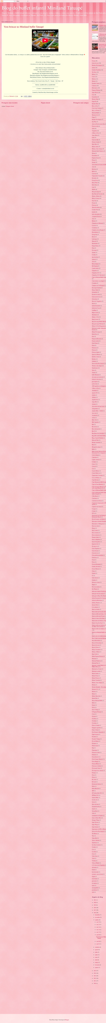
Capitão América (96, 459)
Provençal (94, 250)
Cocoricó (94, 225)
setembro (97, 947)
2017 (95, 910)
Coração (94, 509)
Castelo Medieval (96, 473)
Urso (93, 849)
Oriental (94, 716)
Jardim (93, 67)
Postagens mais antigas (81, 103)
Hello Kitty (94, 185)
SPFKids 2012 (95, 795)
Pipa (93, 748)
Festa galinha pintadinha (97, 555)
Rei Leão (94, 782)
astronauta (94, 867)
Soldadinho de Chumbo (97, 815)
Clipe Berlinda (95, 480)
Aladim (93, 395)
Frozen (93, 61)
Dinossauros (95, 88)
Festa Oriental (95, 550)
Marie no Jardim (95, 609)
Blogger (67, 1020)
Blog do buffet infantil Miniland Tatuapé (42, 7)
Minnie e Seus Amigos (97, 682)
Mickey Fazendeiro (96, 649)
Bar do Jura (94, 426)
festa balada (94, 878)
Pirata (93, 345)
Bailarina (94, 169)
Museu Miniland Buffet (97, 700)
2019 (95, 905)
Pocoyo (93, 203)
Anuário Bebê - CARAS (97, 411)
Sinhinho (94, 361)
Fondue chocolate (96, 566)
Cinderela (94, 85)
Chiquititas (94, 270)
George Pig (94, 234)
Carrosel (94, 466)
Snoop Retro (95, 811)
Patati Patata (95, 343)
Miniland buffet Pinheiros (98, 151)
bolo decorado (95, 872)
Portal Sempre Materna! (97, 759)
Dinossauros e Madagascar (98, 523)
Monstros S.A (95, 115)
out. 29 (98, 922)
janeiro (97, 967)
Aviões (93, 417)
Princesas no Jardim (96, 766)
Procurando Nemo (96, 768)
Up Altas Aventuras (96, 845)
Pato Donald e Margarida (97, 732)
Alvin (93, 261)
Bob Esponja (95, 266)
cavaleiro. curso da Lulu (97, 874)
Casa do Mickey (95, 471)
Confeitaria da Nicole (97, 500)
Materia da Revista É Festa (98, 616)
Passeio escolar (95, 341)
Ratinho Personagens (97, 119)
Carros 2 (94, 464)
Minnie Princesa (95, 678)
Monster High (95, 99)
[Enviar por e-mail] (24, 96)
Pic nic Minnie (95, 741)
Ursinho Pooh (95, 209)
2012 (95, 978)
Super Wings (95, 824)
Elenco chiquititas (96, 539)
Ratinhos (94, 359)
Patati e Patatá (95, 730)
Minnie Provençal (96, 332)
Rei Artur (94, 779)
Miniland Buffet (95, 112)
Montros (94, 691)
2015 (95, 970)
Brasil (93, 444)
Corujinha (94, 283)
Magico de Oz (95, 312)
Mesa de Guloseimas (96, 643)
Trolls (93, 370)
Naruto (93, 705)
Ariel (93, 167)
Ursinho (94, 254)
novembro (97, 917)
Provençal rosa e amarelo (97, 770)
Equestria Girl (95, 544)
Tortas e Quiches (95, 840)
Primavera (94, 347)
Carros (93, 76)
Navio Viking (95, 709)
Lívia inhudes (95, 607)
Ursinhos (94, 847)
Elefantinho (94, 292)
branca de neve (95, 63)
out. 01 (98, 944)
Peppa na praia (95, 734)
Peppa (93, 117)
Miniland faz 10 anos (97, 669)
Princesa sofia (95, 126)
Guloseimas (94, 299)
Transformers (95, 368)
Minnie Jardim (95, 673)
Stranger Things (95, 820)
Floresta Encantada (96, 564)
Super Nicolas (95, 822)
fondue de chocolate (96, 379)
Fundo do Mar (95, 140)
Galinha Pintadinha (96, 70)
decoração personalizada (97, 377)
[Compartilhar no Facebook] (29, 96)
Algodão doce (95, 399)
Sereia (93, 802)
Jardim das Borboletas (97, 600)
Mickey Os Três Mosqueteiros (99, 326)
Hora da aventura (96, 587)
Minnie (93, 81)
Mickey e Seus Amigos (97, 149)
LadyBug (94, 310)
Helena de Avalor (96, 582)
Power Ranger (95, 761)
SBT (93, 790)
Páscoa (93, 777)
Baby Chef (94, 420)
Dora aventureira (96, 535)
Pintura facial (95, 745)
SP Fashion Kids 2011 (97, 793)
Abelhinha (94, 390)
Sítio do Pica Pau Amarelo (98, 831)
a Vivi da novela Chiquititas (98, 865)
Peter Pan (94, 200)
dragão (93, 876)
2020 (95, 902)
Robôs (93, 786)
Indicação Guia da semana (98, 593)
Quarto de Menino (96, 354)
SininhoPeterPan (96, 806)
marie (93, 885)
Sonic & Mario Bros (96, 818)
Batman (93, 221)
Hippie (93, 584)
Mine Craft (94, 654)
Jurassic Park (95, 605)
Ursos (93, 854)
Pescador (94, 736)
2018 (95, 907)
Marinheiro (94, 314)
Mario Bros (94, 144)
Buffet (93, 449)
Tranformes (94, 842)
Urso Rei (94, 851)
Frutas (93, 571)
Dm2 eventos (95, 530)
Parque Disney (95, 246)
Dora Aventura (95, 532)
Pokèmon (94, 754)
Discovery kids (95, 526)
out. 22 (98, 924)
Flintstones (94, 557)
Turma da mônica (96, 207)
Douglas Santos (95, 537)
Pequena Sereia (95, 158)
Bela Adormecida (96, 429)
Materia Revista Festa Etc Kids (99, 611)
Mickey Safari (95, 146)
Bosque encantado (96, 442)
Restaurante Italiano (96, 784)
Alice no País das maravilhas (98, 124)
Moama (93, 685)
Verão (93, 858)
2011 (95, 981)
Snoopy (93, 162)
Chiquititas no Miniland (97, 223)
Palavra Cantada (95, 725)
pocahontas (94, 890)
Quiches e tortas (95, 356)
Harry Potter (95, 182)
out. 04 (98, 941)
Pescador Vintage (96, 739)
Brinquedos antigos (96, 447)
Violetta (94, 860)
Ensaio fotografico (96, 541)
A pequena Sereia (96, 216)
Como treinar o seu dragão (98, 281)
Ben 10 (93, 431)
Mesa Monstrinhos (96, 640)
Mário (93, 703)
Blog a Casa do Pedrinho (97, 438)
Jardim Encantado (96, 305)
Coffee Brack (95, 496)
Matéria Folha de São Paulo (98, 618)
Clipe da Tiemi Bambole (97, 484)
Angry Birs (94, 402)
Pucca (93, 775)
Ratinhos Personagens (97, 65)
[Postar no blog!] (26, 96)
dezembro (97, 915)
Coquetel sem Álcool (97, 506)
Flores (93, 562)
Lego (93, 187)
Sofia (93, 813)
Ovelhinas (94, 718)
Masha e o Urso (95, 317)
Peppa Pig (94, 101)
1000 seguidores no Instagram (99, 386)
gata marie (94, 881)
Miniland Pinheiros (96, 661)
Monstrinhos (95, 243)
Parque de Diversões (96, 338)
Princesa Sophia (95, 352)
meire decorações (96, 214)
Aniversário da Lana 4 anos (98, 406)
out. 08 (98, 934)
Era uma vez (95, 546)
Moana (93, 153)
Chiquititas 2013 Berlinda (98, 275)
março (96, 962)
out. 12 (98, 932)
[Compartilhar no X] (27, 96)
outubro (97, 920)
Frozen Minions (95, 569)
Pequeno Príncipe (96, 90)
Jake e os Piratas (95, 110)
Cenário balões (95, 268)
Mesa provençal (95, 191)
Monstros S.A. (95, 689)
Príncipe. (94, 772)
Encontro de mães (96, 294)
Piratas (93, 160)
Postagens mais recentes (10, 103)
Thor (93, 836)
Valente (93, 372)
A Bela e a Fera (95, 388)
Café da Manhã (95, 455)
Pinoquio (94, 743)
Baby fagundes (95, 422)
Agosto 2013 (95, 393)
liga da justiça (95, 257)
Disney (93, 528)
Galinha (94, 580)
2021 (95, 900)
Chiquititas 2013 (96, 273)
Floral (93, 560)
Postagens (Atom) (10, 106)
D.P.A (93, 513)
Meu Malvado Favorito (97, 194)
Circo (93, 94)
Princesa (94, 350)
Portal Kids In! (95, 757)
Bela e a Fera (95, 106)
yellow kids (94, 384)
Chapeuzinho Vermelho (97, 176)
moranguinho (95, 887)
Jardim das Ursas (96, 308)
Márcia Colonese (96, 198)
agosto (96, 949)
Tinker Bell (94, 838)
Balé (93, 424)
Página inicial (45, 103)
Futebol (93, 573)
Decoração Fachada (96, 287)
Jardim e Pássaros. (96, 602)
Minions (94, 79)
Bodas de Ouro (95, 440)
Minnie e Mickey (96, 196)
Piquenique (94, 750)
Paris (93, 336)
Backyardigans (95, 264)
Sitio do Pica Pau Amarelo (98, 363)
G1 (92, 575)
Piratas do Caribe (96, 752)
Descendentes (95, 232)
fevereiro (97, 965)
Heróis (93, 303)
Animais (94, 404)
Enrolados (94, 178)
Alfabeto (94, 397)
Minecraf (94, 241)
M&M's (93, 189)
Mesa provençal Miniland (98, 324)
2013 (95, 975)
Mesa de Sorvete (95, 645)
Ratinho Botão (95, 103)
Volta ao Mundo (95, 863)
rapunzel (94, 259)
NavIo (93, 707)
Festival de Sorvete (96, 297)
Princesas (94, 205)
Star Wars (94, 121)
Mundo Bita (94, 698)
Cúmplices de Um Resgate (98, 285)
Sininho (94, 252)
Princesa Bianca (95, 763)
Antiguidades (95, 408)
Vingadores (94, 130)
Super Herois (95, 92)
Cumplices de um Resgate (98, 230)
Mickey (93, 74)
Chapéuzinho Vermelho (97, 475)
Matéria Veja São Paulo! (97, 623)
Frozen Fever (95, 180)
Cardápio (94, 462)
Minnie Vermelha (96, 680)
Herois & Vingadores (97, 301)
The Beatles (94, 833)
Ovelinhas (94, 723)
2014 (95, 973)
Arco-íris (94, 413)
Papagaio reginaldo (96, 727)
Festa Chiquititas (96, 548)
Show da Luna (95, 804)
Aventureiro (94, 415)
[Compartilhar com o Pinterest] (31, 96)
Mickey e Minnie (96, 652)
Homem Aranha (95, 142)
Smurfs (93, 809)
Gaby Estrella (95, 578)
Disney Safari (95, 290)
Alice (93, 218)
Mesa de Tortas (95, 647)
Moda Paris (94, 334)
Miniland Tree (95, 663)
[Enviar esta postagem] (21, 96)
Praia (93, 248)
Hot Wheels (94, 589)
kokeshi (93, 212)
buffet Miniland (95, 375)
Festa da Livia (95, 553)
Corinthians (94, 227)
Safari (93, 128)
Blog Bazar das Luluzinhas (98, 433)
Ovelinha (94, 721)
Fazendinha (94, 97)
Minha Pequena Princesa (97, 656)
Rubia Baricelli (95, 788)
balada (93, 869)
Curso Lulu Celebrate (97, 108)
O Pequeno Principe (96, 712)
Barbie (93, 171)
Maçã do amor (95, 319)
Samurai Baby (95, 797)
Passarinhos (94, 155)
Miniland (94, 658)
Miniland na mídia (96, 671)
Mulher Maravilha (96, 696)
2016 (95, 912)
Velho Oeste (94, 856)
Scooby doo (94, 800)
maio (96, 957)
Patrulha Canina (95, 83)
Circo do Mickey (96, 477)
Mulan (93, 694)
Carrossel (94, 173)
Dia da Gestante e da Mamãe (98, 519)
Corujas (93, 511)
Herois (93, 236)
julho (96, 952)
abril (96, 960)
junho (96, 955)
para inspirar (95, 381)
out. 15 (98, 929)
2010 (95, 983)
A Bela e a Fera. (95, 133)
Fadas (93, 137)
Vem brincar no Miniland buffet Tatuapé (24, 26)
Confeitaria (94, 498)
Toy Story (94, 72)
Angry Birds (95, 135)
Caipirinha (94, 457)
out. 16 (98, 927)
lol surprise (94, 883)
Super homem (95, 827)
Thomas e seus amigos (97, 365)
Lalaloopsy (94, 239)
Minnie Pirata (95, 676)
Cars (93, 468)
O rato (93, 714)
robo (93, 892)
